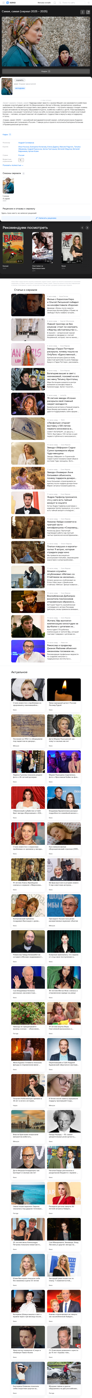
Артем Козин (33, 151)
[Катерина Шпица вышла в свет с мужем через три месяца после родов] (28, 1307)
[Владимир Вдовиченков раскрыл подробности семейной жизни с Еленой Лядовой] (64, 803)
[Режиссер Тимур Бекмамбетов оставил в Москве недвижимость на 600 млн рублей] (28, 947)
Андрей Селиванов (26, 143)
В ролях (5, 147)
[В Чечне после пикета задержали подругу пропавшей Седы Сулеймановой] (64, 1091)
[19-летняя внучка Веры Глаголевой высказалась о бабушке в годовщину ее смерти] (64, 1019)
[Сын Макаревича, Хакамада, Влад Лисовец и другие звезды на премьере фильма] (64, 1235)
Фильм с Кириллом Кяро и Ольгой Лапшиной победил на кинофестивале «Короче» (63, 302)
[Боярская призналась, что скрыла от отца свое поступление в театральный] (64, 947)
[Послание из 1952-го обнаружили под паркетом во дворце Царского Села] (28, 731)
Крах (64, 266)
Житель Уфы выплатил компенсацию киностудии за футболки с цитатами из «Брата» (62, 623)
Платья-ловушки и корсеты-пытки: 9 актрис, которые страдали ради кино (62, 549)
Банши (5, 266)
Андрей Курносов (34, 149)
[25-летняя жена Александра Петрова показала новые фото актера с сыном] (28, 1235)
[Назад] (82, 228)
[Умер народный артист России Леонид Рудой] (64, 695)
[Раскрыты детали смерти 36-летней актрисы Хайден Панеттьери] (64, 1199)
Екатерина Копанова (38, 147)
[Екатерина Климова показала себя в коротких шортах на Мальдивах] (28, 1379)
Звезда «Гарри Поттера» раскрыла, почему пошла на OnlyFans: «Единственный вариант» (62, 352)
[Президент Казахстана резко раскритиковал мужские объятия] (64, 911)
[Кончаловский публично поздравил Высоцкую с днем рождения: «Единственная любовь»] (28, 911)
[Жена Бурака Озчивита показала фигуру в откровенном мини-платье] (28, 1055)
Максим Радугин (66, 147)
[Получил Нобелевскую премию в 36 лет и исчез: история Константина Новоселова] (28, 1091)
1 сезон (6, 196)
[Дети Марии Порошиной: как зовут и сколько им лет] (64, 731)
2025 (16, 84)
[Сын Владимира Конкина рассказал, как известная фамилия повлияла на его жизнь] (28, 983)
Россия (21, 155)
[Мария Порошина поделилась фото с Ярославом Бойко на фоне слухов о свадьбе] (64, 767)
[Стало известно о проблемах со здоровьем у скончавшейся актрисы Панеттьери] (28, 695)
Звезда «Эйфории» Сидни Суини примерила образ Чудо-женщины (61, 450)
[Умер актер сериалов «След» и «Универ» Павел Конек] (28, 1343)
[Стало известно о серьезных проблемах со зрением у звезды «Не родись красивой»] (28, 839)
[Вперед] (87, 228)
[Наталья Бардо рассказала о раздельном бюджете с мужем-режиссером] (64, 1163)
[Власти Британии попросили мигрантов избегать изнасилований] (28, 1127)
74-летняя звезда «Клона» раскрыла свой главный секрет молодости (61, 401)
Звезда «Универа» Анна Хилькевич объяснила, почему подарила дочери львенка (61, 475)
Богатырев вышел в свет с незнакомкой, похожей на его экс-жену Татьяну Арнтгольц (63, 376)
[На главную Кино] (12, 2)
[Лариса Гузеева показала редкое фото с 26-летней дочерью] (28, 767)
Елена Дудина (53, 147)
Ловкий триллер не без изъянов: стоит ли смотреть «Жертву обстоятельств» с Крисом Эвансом (62, 327)
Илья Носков (23, 147)
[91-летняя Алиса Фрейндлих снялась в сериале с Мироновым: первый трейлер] (28, 875)
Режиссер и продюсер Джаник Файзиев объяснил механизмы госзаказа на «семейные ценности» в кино (63, 648)
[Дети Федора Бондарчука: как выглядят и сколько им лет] (28, 1163)
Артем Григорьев (50, 149)
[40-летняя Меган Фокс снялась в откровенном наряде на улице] (64, 983)
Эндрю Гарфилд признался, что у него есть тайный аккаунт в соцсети (62, 500)
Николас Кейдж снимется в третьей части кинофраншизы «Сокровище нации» (62, 525)
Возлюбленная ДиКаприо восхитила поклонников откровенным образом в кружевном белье (61, 599)
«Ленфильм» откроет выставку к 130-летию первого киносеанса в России (59, 426)
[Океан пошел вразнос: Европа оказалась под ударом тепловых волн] (28, 1199)
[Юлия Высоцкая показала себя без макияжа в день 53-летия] (28, 1271)
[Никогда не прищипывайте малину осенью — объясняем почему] (28, 1019)
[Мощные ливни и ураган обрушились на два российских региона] (64, 1379)
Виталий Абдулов (65, 149)
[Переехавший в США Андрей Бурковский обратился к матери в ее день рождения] (64, 1055)
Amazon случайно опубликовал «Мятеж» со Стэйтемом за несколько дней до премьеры (61, 574)
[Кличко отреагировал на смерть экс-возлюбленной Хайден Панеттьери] (64, 1307)
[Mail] (7, 2)
